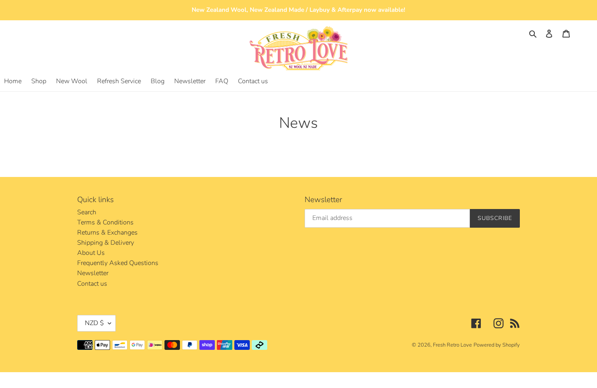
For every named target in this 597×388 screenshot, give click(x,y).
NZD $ (94, 323)
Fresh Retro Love (452, 345)
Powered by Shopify (497, 345)
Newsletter (92, 273)
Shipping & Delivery (105, 242)
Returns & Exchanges (107, 232)
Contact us (92, 283)
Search (86, 212)
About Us (91, 252)
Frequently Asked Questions (117, 263)
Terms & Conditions (105, 222)
